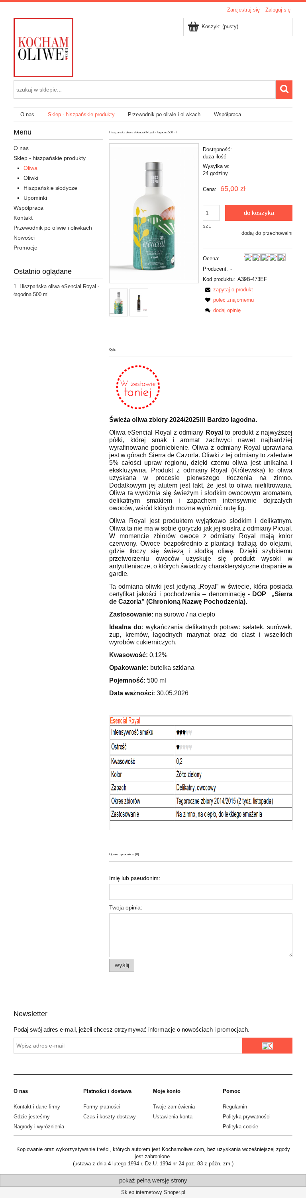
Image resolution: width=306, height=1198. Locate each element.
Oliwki (31, 178)
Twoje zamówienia (174, 1107)
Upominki (35, 198)
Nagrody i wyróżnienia (39, 1127)
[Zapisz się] (267, 1046)
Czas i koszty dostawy (109, 1117)
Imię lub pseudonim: (134, 878)
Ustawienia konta (172, 1117)
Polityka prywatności (247, 1117)
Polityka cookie (240, 1127)
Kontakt (23, 218)
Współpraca (28, 208)
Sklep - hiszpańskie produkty (50, 158)
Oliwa (30, 168)
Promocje (25, 247)
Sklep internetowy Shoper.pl (153, 1192)
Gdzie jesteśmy (32, 1117)
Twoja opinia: (125, 907)
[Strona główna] (43, 47)
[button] (228, 290)
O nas (21, 148)
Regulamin (235, 1107)
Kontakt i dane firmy (37, 1107)
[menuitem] (27, 114)
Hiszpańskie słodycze (50, 188)
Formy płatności (101, 1107)
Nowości (24, 237)
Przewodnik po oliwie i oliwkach (53, 227)
